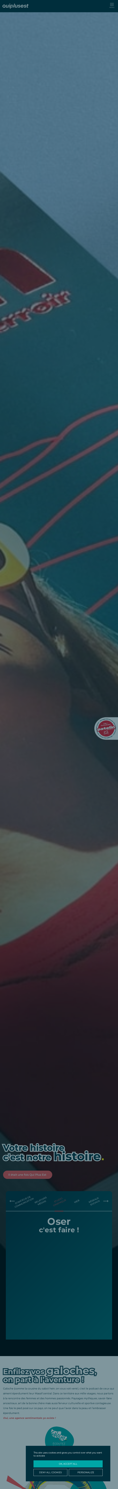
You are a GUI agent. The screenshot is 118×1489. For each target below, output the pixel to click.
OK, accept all (68, 1464)
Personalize (85, 1472)
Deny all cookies (50, 1472)
